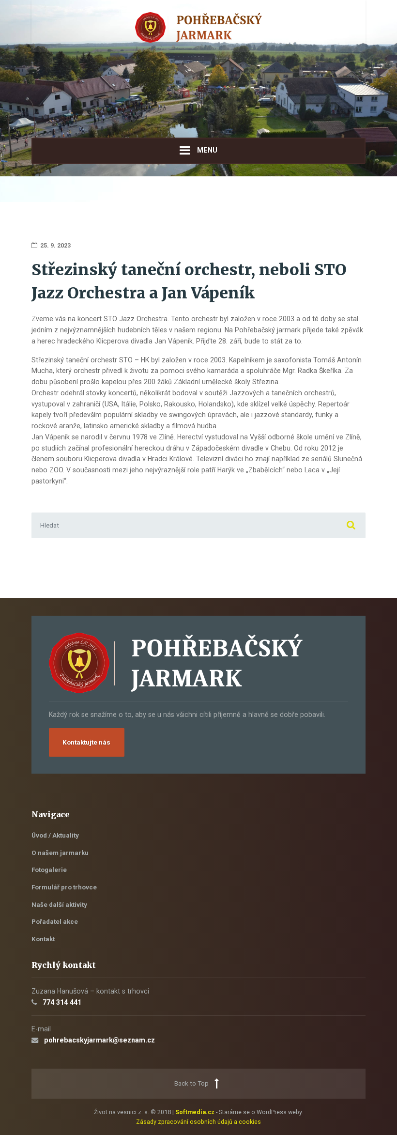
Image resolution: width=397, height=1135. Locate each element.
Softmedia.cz (194, 1112)
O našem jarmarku (60, 852)
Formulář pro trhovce (64, 887)
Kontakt (43, 939)
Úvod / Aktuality (55, 835)
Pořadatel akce (54, 921)
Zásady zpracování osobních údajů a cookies (198, 1121)
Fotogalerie (49, 869)
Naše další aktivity (59, 904)
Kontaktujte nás (86, 742)
